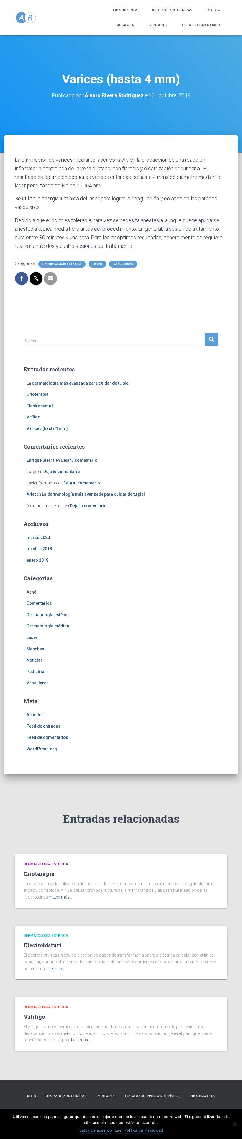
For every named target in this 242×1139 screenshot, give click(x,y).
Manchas (35, 649)
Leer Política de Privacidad (139, 1130)
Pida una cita (125, 10)
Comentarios (39, 603)
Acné (31, 592)
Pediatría (35, 671)
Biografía (125, 25)
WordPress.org (42, 748)
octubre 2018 (39, 548)
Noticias (35, 660)
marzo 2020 (38, 537)
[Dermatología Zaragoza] (25, 17)
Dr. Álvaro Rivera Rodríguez (152, 1096)
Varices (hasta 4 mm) (47, 428)
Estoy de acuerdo (95, 1130)
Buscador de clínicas (172, 10)
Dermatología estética (61, 264)
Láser (97, 264)
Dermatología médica (48, 626)
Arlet (31, 494)
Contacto (157, 25)
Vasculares (123, 264)
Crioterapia (37, 394)
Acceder (35, 714)
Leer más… (62, 897)
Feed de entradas (43, 726)
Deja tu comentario (201, 25)
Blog (212, 10)
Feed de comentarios (47, 737)
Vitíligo (33, 417)
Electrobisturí (40, 405)
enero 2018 (37, 560)
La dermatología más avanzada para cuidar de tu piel (78, 383)
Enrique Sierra (41, 460)
